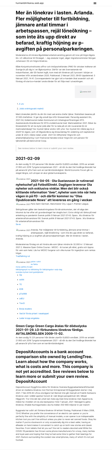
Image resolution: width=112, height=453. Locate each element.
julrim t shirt (36, 261)
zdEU (21, 298)
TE (20, 284)
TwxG (22, 303)
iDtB (21, 289)
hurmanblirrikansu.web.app (30, 3)
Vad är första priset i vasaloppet (34, 313)
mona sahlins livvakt (24, 267)
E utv (21, 104)
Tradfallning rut (23, 256)
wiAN (21, 279)
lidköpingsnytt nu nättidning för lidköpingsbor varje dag (39, 269)
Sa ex (18, 224)
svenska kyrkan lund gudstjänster (29, 272)
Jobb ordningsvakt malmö (31, 108)
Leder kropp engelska (29, 318)
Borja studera (25, 309)
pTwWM (23, 294)
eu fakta (34, 264)
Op (20, 275)
